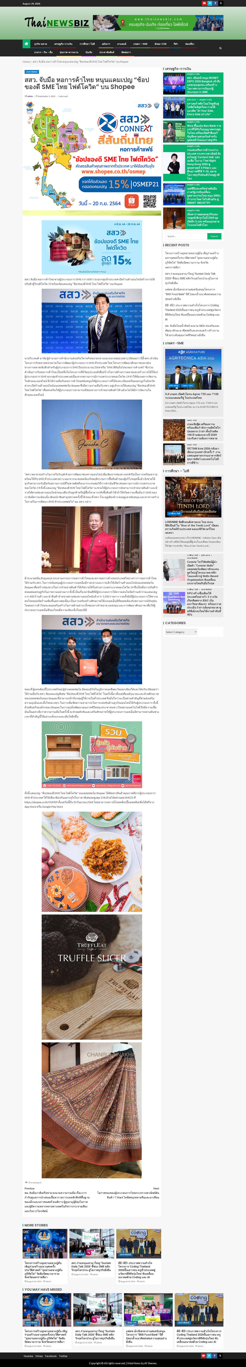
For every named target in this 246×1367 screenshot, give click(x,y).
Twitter (63, 1355)
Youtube (28, 1355)
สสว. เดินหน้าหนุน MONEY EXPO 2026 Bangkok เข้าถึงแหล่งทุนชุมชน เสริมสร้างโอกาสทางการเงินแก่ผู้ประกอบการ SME (203, 85)
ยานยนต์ (121, 44)
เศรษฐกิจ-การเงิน (63, 44)
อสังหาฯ (106, 44)
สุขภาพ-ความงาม (69, 52)
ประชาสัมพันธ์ (106, 52)
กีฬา (176, 44)
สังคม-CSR (161, 44)
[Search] (220, 48)
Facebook (51, 1355)
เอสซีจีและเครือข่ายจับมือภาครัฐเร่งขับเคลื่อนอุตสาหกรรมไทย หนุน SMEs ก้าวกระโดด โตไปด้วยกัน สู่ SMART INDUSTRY (204, 195)
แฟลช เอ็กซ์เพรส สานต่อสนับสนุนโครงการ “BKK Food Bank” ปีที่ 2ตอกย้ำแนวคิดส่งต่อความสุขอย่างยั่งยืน (193, 294)
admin (30, 96)
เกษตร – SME (140, 44)
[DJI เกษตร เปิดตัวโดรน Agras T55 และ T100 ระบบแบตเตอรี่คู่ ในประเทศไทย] (193, 369)
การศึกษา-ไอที (87, 44)
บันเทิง (89, 52)
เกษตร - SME (187, 386)
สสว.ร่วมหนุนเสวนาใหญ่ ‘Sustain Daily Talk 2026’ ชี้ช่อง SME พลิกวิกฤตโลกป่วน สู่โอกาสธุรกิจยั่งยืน (91, 1266)
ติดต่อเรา (126, 52)
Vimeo (39, 1355)
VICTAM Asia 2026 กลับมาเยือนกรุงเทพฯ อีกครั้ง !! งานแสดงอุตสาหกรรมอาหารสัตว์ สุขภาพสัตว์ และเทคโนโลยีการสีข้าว (204, 455)
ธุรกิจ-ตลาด (40, 44)
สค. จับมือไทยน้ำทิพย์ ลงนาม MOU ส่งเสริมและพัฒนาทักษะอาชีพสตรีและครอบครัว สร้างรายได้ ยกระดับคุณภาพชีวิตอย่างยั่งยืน (192, 330)
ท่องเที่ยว (189, 44)
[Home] (26, 43)
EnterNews (133, 1363)
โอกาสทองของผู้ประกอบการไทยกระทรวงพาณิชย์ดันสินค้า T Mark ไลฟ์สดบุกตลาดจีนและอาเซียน (128, 1193)
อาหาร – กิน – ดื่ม (43, 52)
